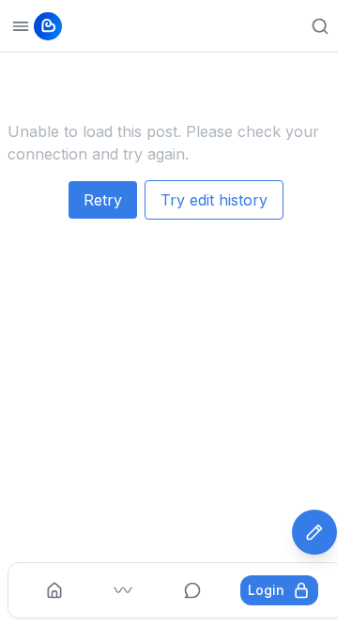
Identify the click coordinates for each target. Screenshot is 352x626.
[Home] (54, 590)
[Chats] (192, 590)
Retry (103, 200)
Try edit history (214, 200)
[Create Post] (314, 532)
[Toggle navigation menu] (20, 26)
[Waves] (123, 590)
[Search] (320, 26)
